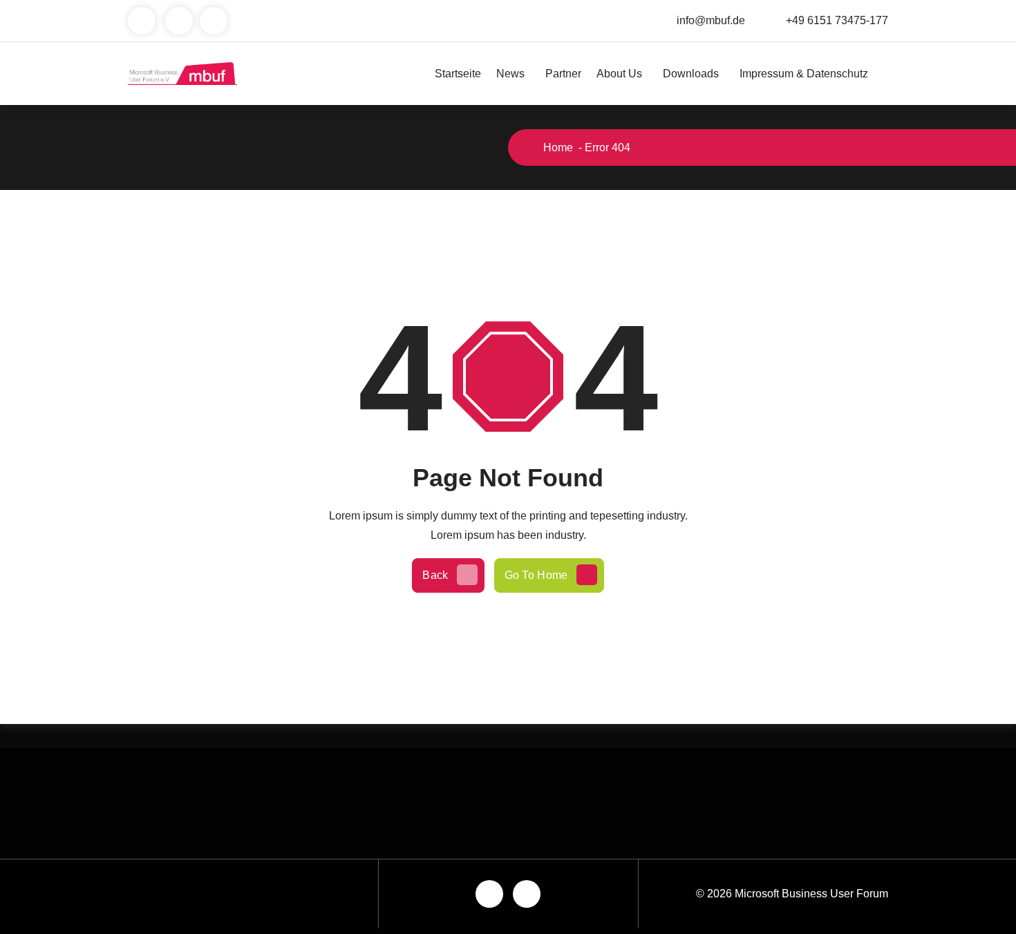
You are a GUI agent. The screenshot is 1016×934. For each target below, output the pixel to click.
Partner (563, 73)
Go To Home (536, 575)
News (510, 73)
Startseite (458, 73)
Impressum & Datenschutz (804, 73)
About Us (619, 73)
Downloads (691, 73)
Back (435, 575)
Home (556, 147)
